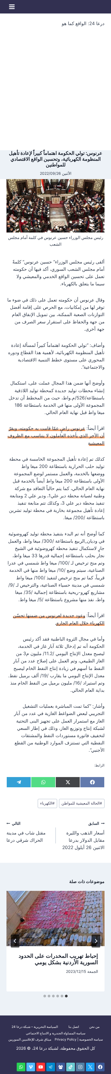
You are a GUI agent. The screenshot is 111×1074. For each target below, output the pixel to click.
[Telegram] (50, 1067)
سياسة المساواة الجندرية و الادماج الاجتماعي (55, 1033)
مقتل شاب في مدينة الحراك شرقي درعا (26, 832)
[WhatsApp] (21, 1067)
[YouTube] (40, 1067)
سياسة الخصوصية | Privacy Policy (79, 1039)
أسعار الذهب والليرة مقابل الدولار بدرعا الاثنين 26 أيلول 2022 (83, 835)
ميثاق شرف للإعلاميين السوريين (29, 1039)
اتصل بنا (73, 1027)
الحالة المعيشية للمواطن (81, 803)
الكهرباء (47, 803)
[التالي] (15, 941)
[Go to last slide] (96, 941)
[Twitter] (90, 1067)
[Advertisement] (55, 92)
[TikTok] (70, 1067)
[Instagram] (80, 1067)
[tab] (66, 996)
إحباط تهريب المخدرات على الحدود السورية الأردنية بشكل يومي (58, 959)
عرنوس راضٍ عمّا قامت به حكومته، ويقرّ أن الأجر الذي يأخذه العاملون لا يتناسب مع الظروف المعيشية (56, 436)
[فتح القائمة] (12, 6)
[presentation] (55, 918)
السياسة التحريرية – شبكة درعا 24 (35, 1027)
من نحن (94, 1027)
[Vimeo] (30, 1067)
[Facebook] (100, 1067)
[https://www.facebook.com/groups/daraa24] (60, 1067)
